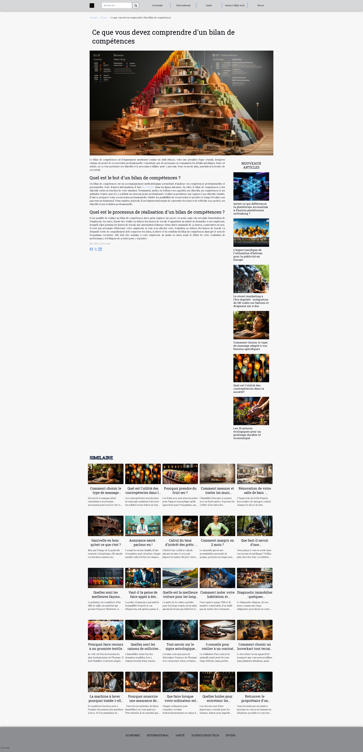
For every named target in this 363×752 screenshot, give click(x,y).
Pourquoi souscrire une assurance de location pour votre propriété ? (143, 702)
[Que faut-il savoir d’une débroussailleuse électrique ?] (255, 525)
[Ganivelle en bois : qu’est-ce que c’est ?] (106, 525)
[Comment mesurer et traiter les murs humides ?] (217, 473)
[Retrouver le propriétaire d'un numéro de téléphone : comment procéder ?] (255, 681)
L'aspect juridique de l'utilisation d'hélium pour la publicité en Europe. (247, 254)
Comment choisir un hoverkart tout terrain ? (254, 648)
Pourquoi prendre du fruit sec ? (180, 490)
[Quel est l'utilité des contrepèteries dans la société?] (251, 367)
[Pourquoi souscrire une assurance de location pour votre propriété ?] (143, 681)
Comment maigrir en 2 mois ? (217, 542)
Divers (260, 5)
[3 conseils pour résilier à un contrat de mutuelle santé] (217, 629)
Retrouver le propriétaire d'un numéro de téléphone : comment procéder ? (254, 702)
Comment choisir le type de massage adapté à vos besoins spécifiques (250, 346)
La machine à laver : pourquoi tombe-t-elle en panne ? (105, 700)
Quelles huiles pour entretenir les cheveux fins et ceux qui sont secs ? (217, 702)
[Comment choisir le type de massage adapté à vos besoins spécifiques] (251, 324)
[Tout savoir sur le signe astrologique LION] (180, 629)
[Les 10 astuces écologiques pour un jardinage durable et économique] (251, 410)
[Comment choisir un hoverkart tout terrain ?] (255, 629)
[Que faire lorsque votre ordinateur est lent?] (180, 681)
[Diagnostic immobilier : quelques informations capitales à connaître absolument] (255, 577)
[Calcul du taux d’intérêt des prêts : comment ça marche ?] (180, 525)
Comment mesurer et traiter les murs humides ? (217, 492)
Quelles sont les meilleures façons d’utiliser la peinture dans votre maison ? (106, 598)
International (183, 5)
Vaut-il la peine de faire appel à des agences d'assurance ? (143, 596)
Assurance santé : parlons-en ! (143, 542)
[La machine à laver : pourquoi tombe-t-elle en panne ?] (106, 681)
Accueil (93, 17)
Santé (209, 5)
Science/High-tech (235, 5)
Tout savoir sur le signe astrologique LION (180, 648)
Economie (157, 5)
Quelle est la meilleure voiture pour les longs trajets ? (180, 596)
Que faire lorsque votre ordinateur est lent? (180, 700)
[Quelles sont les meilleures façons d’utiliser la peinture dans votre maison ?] (106, 577)
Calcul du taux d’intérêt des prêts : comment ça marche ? (180, 544)
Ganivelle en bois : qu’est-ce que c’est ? (106, 542)
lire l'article (148, 187)
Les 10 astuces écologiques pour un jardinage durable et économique (247, 433)
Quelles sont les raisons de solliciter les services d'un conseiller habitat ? (143, 650)
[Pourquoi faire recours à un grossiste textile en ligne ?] (106, 629)
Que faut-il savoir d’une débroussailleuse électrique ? (254, 546)
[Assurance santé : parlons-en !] (143, 525)
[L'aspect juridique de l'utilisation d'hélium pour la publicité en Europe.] (251, 232)
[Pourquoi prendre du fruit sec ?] (180, 473)
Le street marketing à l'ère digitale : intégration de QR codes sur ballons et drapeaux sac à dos (251, 301)
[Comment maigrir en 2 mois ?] (217, 525)
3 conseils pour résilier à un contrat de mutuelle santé (217, 648)
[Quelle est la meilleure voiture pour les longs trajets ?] (180, 577)
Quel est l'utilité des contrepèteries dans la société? (248, 389)
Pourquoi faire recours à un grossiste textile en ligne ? (105, 648)
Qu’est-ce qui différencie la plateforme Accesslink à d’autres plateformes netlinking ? (250, 208)
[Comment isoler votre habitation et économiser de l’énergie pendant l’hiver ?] (217, 577)
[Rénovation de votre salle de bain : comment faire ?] (255, 473)
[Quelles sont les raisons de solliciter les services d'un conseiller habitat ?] (143, 629)
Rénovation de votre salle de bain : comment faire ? (255, 492)
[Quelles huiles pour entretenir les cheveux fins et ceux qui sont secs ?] (217, 681)
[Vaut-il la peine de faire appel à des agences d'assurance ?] (143, 577)
